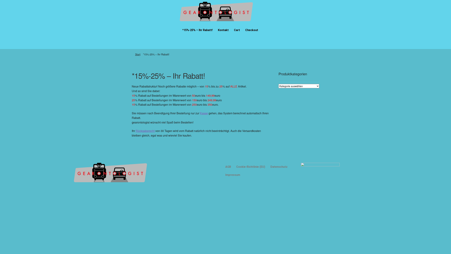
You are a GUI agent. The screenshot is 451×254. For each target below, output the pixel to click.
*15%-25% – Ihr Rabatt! (197, 30)
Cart (237, 30)
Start (137, 54)
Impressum (232, 175)
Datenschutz (279, 166)
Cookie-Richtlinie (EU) (250, 166)
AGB (228, 166)
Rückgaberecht (145, 131)
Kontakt (223, 30)
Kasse (204, 113)
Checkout (251, 30)
